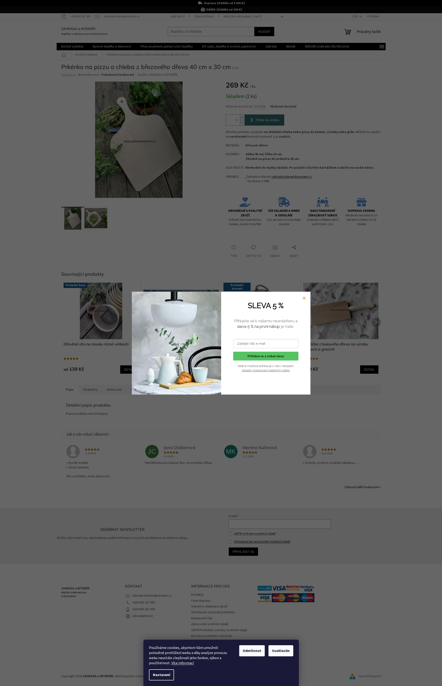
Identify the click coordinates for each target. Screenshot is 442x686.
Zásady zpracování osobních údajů (266, 370)
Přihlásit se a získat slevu (266, 356)
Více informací (182, 663)
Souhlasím (281, 650)
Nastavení (161, 674)
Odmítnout (252, 650)
